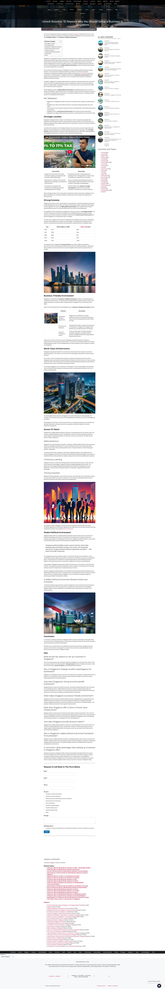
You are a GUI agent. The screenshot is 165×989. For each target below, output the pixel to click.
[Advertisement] (69, 847)
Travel (93, 9)
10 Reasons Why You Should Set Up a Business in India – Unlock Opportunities (68, 867)
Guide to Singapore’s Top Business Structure (58, 908)
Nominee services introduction (53, 796)
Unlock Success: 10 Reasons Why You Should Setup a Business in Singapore (66, 936)
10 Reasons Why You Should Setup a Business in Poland (62, 881)
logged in (53, 862)
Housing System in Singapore (54, 938)
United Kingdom (105, 190)
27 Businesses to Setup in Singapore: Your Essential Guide (62, 946)
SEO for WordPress (50, 803)
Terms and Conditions (53, 884)
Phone (46, 785)
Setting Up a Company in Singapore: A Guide (58, 911)
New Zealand (104, 177)
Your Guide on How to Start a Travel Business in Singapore (63, 899)
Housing (101, 9)
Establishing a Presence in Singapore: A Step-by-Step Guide (62, 910)
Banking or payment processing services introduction (59, 798)
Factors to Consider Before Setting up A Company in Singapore (63, 929)
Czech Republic (105, 162)
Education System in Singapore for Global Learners (60, 941)
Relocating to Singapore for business (56, 921)
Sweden (103, 188)
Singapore (49, 29)
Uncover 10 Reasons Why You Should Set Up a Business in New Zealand (67, 887)
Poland (103, 180)
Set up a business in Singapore (55, 944)
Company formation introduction (54, 794)
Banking (79, 9)
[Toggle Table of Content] (59, 42)
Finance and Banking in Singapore (55, 939)
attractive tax (83, 73)
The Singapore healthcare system (56, 923)
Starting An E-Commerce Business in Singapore (59, 924)
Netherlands (104, 175)
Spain (102, 187)
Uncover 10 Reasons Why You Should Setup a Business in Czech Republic (67, 871)
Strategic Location (50, 43)
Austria (103, 154)
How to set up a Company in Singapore (57, 931)
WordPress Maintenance (51, 807)
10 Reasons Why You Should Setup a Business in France (62, 889)
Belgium (103, 155)
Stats (64, 9)
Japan (103, 173)
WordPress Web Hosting (51, 810)
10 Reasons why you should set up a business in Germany (63, 877)
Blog (116, 9)
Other (47, 812)
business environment (67, 528)
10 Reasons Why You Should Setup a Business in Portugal (63, 890)
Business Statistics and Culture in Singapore (58, 943)
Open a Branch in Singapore (54, 926)
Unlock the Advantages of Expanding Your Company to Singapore (64, 915)
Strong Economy (50, 45)
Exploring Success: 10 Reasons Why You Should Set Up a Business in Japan (68, 897)
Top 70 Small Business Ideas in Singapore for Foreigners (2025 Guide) (64, 905)
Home (49, 9)
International (104, 168)
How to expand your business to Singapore (58, 918)
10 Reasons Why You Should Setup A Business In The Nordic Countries (66, 894)
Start (87, 9)
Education (109, 9)
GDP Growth (84, 227)
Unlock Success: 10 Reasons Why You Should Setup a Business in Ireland (67, 872)
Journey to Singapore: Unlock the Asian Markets (59, 913)
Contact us (82, 13)
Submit (47, 831)
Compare (103, 160)
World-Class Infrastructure (52, 48)
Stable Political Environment (53, 51)
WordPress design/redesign (52, 805)
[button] (82, 17)
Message (46, 815)
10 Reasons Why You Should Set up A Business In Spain (62, 892)
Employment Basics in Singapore (55, 920)
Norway (103, 178)
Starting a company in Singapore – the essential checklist (62, 916)
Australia (103, 152)
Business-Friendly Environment (53, 46)
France (103, 164)
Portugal (103, 182)
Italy (102, 172)
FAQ (47, 55)
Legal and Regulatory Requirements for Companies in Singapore (63, 933)
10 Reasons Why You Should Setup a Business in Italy (62, 879)
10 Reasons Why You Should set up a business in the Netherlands (65, 882)
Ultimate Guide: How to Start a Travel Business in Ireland (63, 876)
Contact (58, 976)
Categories (3, 954)
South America (105, 185)
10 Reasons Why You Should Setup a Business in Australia (63, 869)
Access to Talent (50, 50)
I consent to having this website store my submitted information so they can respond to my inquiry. (70, 828)
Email (45, 778)
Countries (56, 9)
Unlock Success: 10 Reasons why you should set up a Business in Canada (67, 886)
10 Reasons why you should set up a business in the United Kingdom (66, 895)
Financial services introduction (53, 801)
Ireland (103, 170)
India (50, 62)
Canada (103, 159)
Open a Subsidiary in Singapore (55, 928)
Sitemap (51, 976)
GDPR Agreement (49, 826)
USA (102, 191)
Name (45, 771)
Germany (103, 165)
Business (72, 9)
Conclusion (48, 53)
